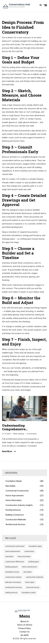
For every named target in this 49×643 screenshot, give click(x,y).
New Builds (24, 486)
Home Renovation (24, 500)
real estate (27, 572)
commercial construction (14, 546)
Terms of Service (24, 625)
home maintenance (29, 567)
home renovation (24, 556)
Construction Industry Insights (24, 505)
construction (29, 551)
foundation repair (35, 546)
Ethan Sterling (18, 434)
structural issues (32, 587)
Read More (7, 451)
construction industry (13, 577)
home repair (29, 582)
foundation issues (12, 572)
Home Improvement (24, 495)
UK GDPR (25, 635)
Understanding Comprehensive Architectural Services (19, 427)
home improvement (12, 551)
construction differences (14, 562)
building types (33, 562)
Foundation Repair (24, 481)
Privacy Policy (24, 628)
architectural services (13, 587)
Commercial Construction (24, 490)
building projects (11, 567)
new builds (9, 556)
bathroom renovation (13, 582)
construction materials (34, 577)
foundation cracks (29, 593)
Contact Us (24, 632)
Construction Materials (24, 519)
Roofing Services (24, 510)
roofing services (11, 593)
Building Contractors (24, 515)
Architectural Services (24, 524)
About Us (24, 621)
